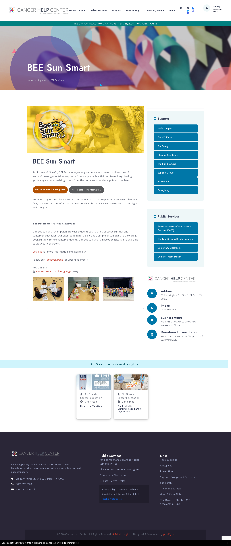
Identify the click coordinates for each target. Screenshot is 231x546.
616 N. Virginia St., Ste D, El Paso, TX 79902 (40, 478)
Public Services (99, 10)
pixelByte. (168, 534)
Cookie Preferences (112, 498)
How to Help (133, 10)
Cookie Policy (108, 494)
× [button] (227, 543)
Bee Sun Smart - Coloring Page (53, 271)
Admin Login (122, 534)
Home (72, 10)
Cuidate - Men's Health (169, 256)
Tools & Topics (165, 128)
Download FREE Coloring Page (50, 189)
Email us (37, 251)
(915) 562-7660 (218, 10)
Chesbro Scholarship (168, 155)
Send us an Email (25, 489)
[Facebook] (193, 8)
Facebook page (54, 259)
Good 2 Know (165, 137)
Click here (37, 542)
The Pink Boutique (167, 164)
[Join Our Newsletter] (188, 13)
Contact (172, 10)
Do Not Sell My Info (127, 494)
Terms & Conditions (128, 489)
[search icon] (181, 10)
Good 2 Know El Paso (172, 494)
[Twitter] (188, 10)
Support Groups (166, 172)
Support (116, 10)
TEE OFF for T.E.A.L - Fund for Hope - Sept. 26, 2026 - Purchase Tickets (115, 23)
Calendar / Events (154, 10)
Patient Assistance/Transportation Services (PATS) (175, 228)
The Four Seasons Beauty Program (175, 239)
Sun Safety (163, 146)
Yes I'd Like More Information (86, 189)
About (82, 10)
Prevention (163, 181)
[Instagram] (193, 10)
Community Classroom (169, 248)
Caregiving (163, 190)
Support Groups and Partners (177, 477)
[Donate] (188, 8)
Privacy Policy (108, 489)
